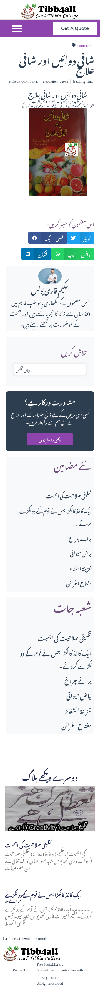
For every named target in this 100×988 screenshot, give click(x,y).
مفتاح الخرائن (79, 582)
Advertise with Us (74, 969)
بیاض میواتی (81, 552)
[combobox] (50, 369)
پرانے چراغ (80, 537)
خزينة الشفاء (80, 567)
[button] (17, 28)
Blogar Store (50, 977)
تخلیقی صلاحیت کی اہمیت (69, 495)
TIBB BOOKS (85, 45)
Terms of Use (45, 969)
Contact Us (20, 969)
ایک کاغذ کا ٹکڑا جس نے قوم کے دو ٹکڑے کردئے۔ (56, 658)
